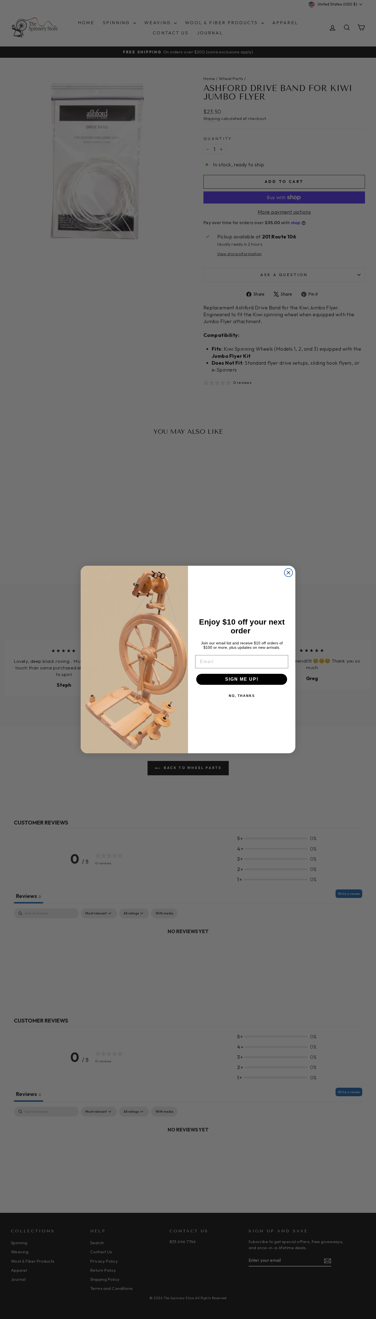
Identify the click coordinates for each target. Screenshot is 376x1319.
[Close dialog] (288, 572)
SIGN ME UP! (241, 679)
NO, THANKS (242, 696)
